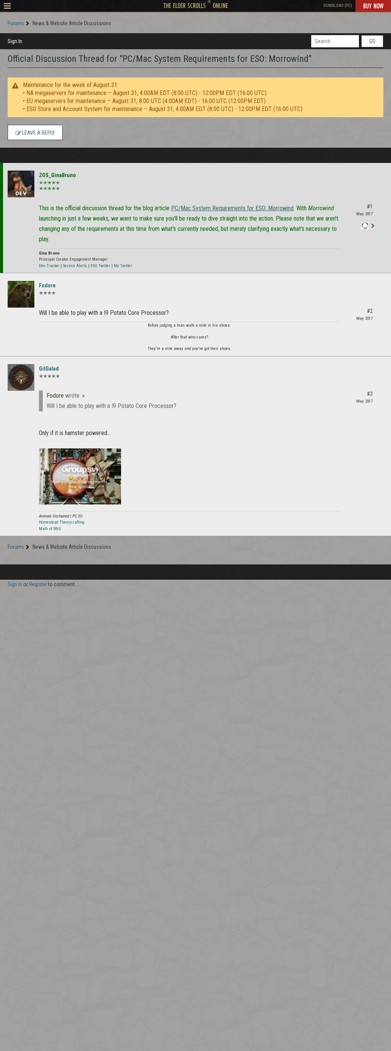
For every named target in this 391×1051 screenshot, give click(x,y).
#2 (370, 311)
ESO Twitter (100, 265)
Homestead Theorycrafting (61, 522)
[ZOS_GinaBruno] (21, 184)
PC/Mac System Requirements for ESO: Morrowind (232, 208)
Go (372, 41)
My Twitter (123, 265)
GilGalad (49, 369)
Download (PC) (337, 5)
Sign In (15, 41)
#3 (370, 394)
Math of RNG (50, 528)
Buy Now (373, 6)
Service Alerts (75, 265)
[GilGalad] (21, 377)
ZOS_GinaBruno (57, 175)
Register (38, 584)
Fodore (47, 285)
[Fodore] (21, 294)
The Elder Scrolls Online (195, 5)
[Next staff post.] (372, 226)
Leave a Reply (38, 133)
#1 (370, 206)
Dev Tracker (49, 265)
